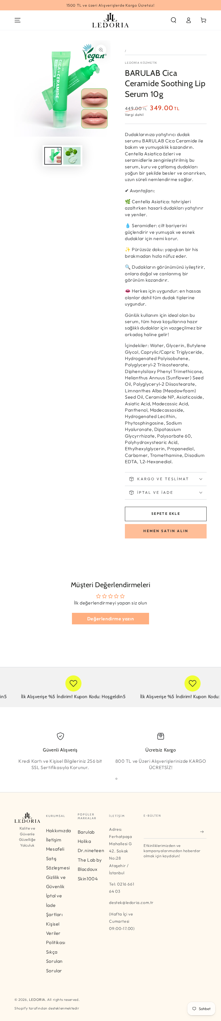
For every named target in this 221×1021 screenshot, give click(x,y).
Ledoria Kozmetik (141, 63)
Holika (84, 841)
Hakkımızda (58, 830)
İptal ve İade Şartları (54, 905)
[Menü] (17, 20)
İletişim (54, 840)
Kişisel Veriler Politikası (55, 933)
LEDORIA (37, 999)
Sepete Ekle (165, 513)
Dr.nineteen (91, 850)
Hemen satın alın (165, 531)
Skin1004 (88, 878)
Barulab (86, 832)
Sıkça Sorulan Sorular (54, 961)
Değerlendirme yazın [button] (110, 618)
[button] (173, 20)
